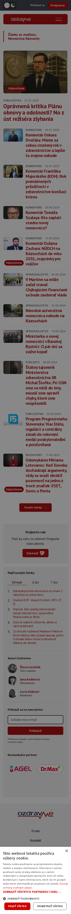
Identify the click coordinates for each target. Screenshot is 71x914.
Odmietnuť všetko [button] (50, 906)
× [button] (66, 851)
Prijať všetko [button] (17, 906)
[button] (35, 892)
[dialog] (35, 880)
